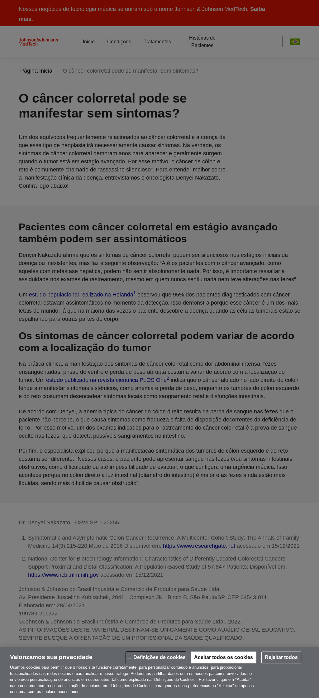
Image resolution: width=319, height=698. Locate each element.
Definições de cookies (159, 657)
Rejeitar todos (281, 657)
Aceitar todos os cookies (223, 657)
